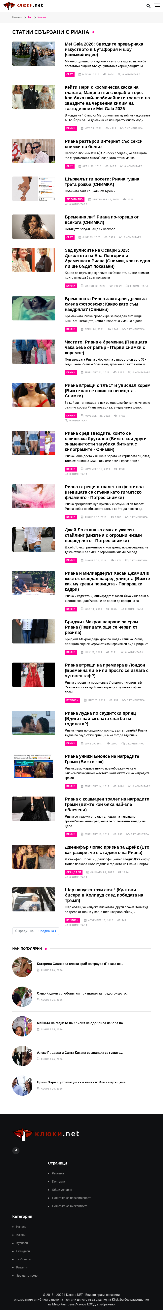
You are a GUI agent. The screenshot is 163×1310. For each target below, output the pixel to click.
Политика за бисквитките (69, 1206)
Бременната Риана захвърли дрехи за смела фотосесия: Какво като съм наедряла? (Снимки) (106, 304)
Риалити (21, 1267)
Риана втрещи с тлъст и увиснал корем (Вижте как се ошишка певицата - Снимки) (107, 391)
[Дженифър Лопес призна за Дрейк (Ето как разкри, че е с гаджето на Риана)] (33, 857)
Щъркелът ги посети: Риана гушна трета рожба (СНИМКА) (102, 182)
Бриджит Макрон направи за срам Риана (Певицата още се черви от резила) (101, 627)
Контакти (58, 1181)
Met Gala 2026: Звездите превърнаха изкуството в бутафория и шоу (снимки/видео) (104, 49)
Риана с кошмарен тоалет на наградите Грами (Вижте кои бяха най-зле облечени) (107, 804)
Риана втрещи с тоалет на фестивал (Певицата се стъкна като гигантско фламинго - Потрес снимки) (104, 492)
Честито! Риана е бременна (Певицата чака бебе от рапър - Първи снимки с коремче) (106, 347)
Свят (69, 74)
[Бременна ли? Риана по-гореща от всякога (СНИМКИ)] (33, 226)
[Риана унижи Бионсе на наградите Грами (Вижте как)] (33, 766)
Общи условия (62, 1189)
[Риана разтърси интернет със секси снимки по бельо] (33, 151)
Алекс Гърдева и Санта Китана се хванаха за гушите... (80, 1052)
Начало (17, 17)
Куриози (72, 700)
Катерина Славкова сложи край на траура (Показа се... (80, 964)
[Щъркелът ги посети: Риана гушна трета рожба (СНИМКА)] (33, 189)
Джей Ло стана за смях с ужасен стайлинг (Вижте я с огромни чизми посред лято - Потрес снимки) (103, 535)
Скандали (73, 872)
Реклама (58, 1173)
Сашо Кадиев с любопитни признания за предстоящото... (82, 993)
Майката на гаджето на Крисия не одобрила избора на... (81, 1023)
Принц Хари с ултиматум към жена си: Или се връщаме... (82, 1082)
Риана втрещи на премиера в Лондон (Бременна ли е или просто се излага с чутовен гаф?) (106, 670)
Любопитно (74, 199)
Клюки (70, 128)
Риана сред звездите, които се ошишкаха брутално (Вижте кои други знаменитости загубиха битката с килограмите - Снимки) (106, 441)
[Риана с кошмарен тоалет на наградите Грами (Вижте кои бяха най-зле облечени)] (33, 809)
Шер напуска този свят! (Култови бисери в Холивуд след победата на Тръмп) (104, 895)
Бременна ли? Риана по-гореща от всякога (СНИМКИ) (102, 219)
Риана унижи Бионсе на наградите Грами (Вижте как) (102, 759)
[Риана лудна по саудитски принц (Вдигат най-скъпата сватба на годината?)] (33, 723)
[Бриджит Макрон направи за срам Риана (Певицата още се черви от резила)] (33, 631)
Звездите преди (27, 1275)
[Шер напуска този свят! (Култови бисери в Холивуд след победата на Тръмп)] (33, 899)
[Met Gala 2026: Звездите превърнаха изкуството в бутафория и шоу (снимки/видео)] (33, 54)
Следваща (47, 931)
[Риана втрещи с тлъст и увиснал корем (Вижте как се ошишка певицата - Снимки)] (33, 395)
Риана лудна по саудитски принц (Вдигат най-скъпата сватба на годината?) (100, 718)
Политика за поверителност (71, 1197)
